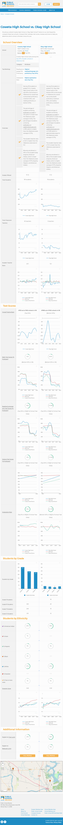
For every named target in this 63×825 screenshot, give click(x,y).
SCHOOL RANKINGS (25, 10)
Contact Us (34, 815)
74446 (48, 51)
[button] (50, 781)
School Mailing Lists (50, 811)
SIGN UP (56, 4)
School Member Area (50, 809)
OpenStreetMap (59, 791)
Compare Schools (36, 813)
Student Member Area (37, 809)
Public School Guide (36, 811)
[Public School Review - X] (2, 822)
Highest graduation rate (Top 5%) (30, 79)
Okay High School (46, 47)
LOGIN (48, 4)
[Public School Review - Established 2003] (8, 4)
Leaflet (53, 791)
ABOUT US (52, 10)
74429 (26, 51)
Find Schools (24, 813)
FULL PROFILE (27, 756)
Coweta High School (24, 47)
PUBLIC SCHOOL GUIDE (39, 10)
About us (23, 811)
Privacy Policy (57, 823)
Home (22, 809)
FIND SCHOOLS (12, 10)
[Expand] (3, 769)
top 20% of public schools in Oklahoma (24, 60)
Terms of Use (49, 823)
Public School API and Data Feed (53, 813)
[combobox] (27, 4)
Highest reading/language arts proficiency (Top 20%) (31, 71)
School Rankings (25, 815)
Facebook (5, 821)
